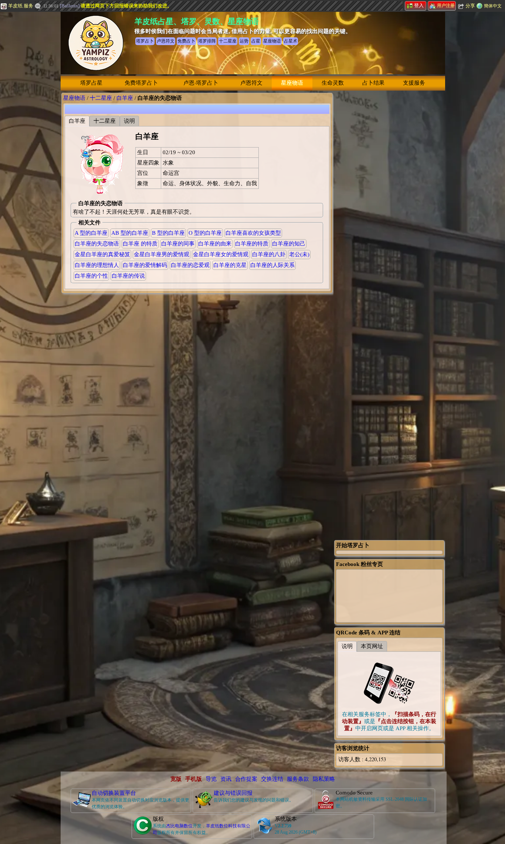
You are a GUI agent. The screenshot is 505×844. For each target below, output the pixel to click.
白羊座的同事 (177, 244)
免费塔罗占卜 (141, 83)
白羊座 (124, 98)
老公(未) (299, 254)
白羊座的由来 (214, 244)
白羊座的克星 (230, 265)
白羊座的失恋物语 (97, 244)
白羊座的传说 (128, 276)
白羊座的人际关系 (272, 265)
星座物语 (292, 83)
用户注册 (446, 5)
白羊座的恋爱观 (190, 265)
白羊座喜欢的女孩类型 (253, 233)
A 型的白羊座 (91, 233)
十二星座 (101, 98)
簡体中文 (493, 6)
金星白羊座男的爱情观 (161, 254)
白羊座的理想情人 (97, 265)
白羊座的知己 (288, 244)
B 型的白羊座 (168, 233)
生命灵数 (333, 83)
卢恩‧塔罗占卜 (200, 83)
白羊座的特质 (251, 244)
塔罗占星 (91, 83)
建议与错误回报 (233, 793)
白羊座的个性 (91, 276)
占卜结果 (373, 83)
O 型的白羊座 (205, 233)
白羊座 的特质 (140, 244)
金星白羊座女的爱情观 (220, 254)
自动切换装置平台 (114, 793)
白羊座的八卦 (268, 254)
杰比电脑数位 (179, 825)
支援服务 (414, 83)
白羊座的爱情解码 (145, 265)
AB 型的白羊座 (129, 233)
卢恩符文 (251, 83)
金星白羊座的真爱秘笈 (102, 254)
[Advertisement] (389, 204)
